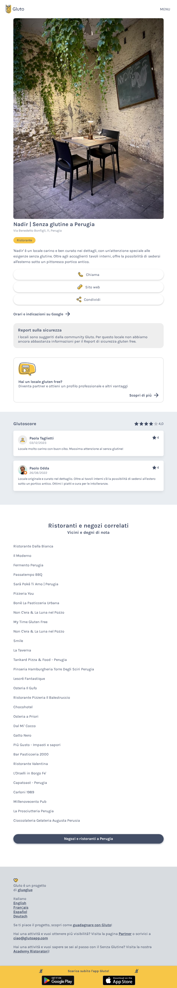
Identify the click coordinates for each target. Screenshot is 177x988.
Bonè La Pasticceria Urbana (36, 603)
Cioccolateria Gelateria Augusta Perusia (46, 820)
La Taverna (22, 650)
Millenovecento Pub (29, 801)
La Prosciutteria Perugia (33, 811)
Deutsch (20, 916)
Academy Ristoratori (31, 951)
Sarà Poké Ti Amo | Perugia (35, 584)
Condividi (92, 299)
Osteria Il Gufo (25, 688)
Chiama (92, 274)
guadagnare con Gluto (92, 925)
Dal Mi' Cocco (24, 726)
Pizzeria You (23, 593)
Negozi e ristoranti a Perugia (88, 838)
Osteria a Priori (25, 716)
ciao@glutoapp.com (30, 938)
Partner (125, 933)
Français (20, 907)
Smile (18, 641)
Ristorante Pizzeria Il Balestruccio (41, 697)
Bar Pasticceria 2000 (31, 754)
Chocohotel (22, 707)
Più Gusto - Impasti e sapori (37, 745)
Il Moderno (22, 555)
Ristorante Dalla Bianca (33, 546)
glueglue (25, 890)
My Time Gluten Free (30, 622)
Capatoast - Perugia (30, 782)
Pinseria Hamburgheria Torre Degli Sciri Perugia (53, 669)
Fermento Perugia (28, 565)
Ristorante (24, 240)
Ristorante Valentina (30, 763)
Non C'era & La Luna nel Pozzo (38, 612)
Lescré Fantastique (29, 678)
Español (20, 912)
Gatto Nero (22, 735)
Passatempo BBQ (27, 574)
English (19, 903)
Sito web (92, 287)
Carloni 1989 (23, 792)
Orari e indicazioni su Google (38, 314)
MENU (165, 9)
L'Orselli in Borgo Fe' (29, 773)
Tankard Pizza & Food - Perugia (40, 659)
